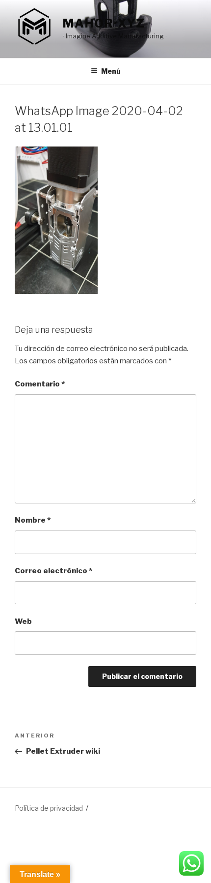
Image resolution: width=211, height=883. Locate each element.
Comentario (40, 384)
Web (23, 621)
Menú (111, 71)
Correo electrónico (53, 570)
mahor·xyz (104, 23)
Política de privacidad (49, 808)
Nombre (33, 520)
